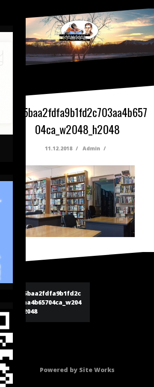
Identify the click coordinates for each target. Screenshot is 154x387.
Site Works (97, 370)
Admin (91, 148)
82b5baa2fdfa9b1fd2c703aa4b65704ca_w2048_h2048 (47, 302)
